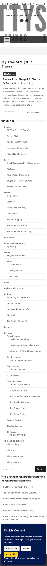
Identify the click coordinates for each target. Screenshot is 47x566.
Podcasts (8, 294)
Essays (7, 160)
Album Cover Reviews (20, 384)
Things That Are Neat (16, 186)
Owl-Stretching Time (13, 288)
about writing (13, 462)
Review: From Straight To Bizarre (21, 79)
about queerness (15, 456)
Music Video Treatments (18, 175)
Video (9, 261)
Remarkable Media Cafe (18, 309)
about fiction (13, 444)
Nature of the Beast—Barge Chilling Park (21, 498)
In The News (15, 264)
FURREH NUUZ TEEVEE (17, 142)
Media (7, 252)
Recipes (8, 327)
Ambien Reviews (17, 369)
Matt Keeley (29, 83)
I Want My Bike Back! (16, 154)
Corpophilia (12, 196)
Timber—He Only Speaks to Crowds (19, 493)
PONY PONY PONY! (18, 435)
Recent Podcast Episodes (16, 480)
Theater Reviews (14, 426)
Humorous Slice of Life (17, 148)
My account (38, 4)
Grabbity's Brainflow (19, 339)
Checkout (14, 4)
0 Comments (10, 112)
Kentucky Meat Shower (14, 243)
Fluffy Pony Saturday (16, 207)
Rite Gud (11, 315)
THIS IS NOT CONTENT (14, 441)
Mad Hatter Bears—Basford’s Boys (19, 510)
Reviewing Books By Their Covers (25, 345)
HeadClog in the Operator (18, 297)
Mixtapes (11, 169)
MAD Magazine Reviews (21, 360)
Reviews (8, 333)
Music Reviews (14, 381)
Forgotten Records (18, 390)
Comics (7, 127)
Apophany (11, 246)
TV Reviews (12, 432)
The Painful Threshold (17, 321)
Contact (25, 4)
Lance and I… (13, 213)
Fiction (7, 192)
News (6, 282)
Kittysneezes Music (16, 255)
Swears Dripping (14, 219)
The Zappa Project (18, 414)
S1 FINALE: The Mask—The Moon (18, 487)
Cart (4, 4)
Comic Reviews (14, 357)
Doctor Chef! (13, 136)
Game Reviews (14, 375)
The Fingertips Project (17, 225)
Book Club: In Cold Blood (14, 504)
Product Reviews (15, 420)
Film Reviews (9, 74)
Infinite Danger (14, 303)
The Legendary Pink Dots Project (25, 396)
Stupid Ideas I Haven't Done (19, 181)
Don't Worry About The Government (23, 163)
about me (11, 450)
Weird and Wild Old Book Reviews (25, 351)
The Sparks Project (18, 408)
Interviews (9, 237)
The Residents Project (20, 402)
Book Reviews (13, 336)
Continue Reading (34, 112)
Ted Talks (14, 276)
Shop (39, 10)
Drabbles (11, 201)
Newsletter (10, 10)
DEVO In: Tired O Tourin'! (18, 130)
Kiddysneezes (16, 270)
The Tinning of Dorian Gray (19, 231)
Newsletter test (26, 10)
